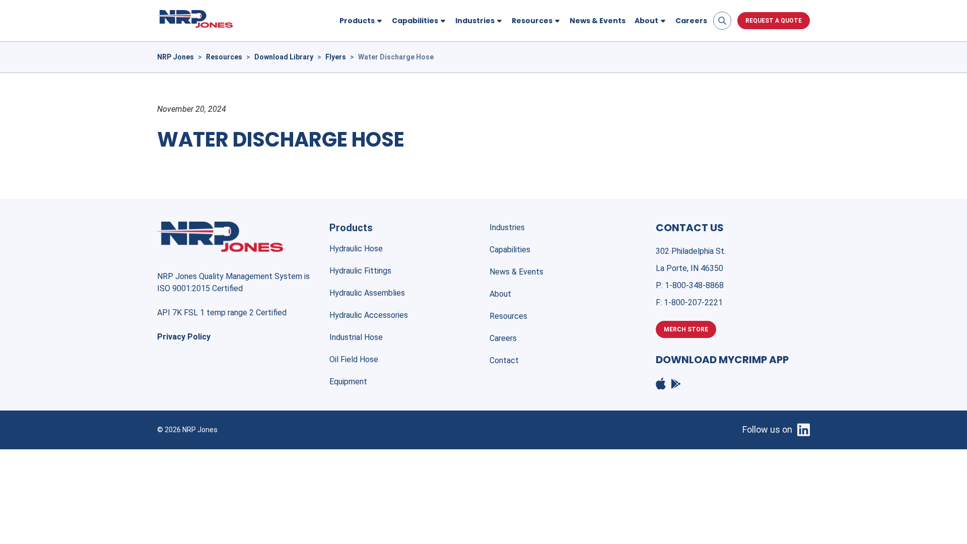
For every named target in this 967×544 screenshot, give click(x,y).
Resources (508, 316)
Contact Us (690, 228)
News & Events (598, 21)
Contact (504, 360)
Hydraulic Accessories (368, 315)
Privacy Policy (184, 337)
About (500, 294)
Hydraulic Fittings (360, 271)
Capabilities (510, 249)
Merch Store (686, 329)
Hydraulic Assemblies (367, 293)
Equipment (348, 381)
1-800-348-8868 (694, 285)
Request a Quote (773, 20)
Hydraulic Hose (356, 248)
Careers (691, 21)
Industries (507, 227)
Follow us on (767, 429)
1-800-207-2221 (693, 302)
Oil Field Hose (353, 359)
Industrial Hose (356, 337)
